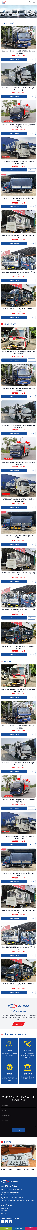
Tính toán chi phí (14, 59)
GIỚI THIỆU (4, 1208)
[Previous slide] (2, 11)
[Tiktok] (6, 1221)
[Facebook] (2, 1221)
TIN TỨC (4, 1211)
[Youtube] (10, 1221)
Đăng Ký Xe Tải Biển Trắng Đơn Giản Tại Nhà (17, 1169)
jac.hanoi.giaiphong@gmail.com (13, 1189)
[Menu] (34, 2)
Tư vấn (32, 59)
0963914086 (15, 1192)
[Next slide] (35, 11)
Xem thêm (18, 1024)
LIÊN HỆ (3, 1213)
